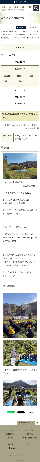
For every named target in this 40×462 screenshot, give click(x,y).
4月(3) (7, 81)
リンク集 (10, 444)
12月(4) (7, 76)
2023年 (18, 62)
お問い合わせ (16, 9)
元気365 (23, 460)
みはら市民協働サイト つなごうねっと (15, 31)
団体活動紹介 (20, 35)
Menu (18, 47)
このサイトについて (3, 10)
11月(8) (20, 76)
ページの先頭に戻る (26, 422)
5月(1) (32, 76)
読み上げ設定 (34, 27)
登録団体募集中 (10, 434)
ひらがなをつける (21, 2)
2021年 (18, 90)
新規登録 (10, 9)
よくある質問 (29, 430)
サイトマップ (29, 444)
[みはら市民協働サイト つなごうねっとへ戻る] (30, 6)
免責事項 (10, 438)
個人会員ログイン (23, 10)
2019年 (18, 103)
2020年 (18, 97)
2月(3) (20, 81)
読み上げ (21, 27)
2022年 (18, 69)
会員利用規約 (29, 434)
